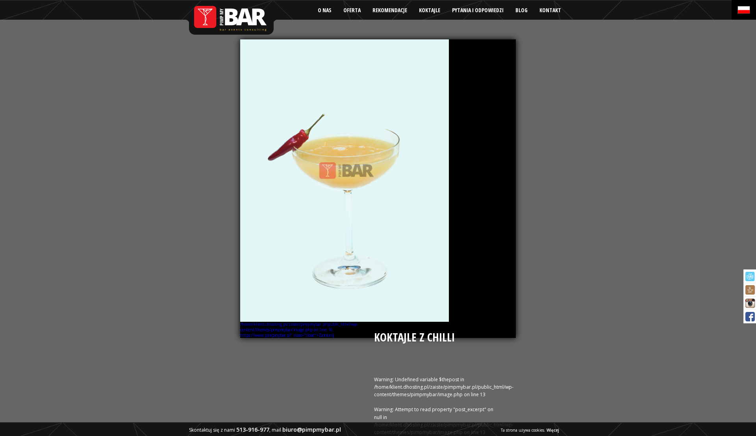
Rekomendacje (389, 10)
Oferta (352, 10)
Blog (521, 10)
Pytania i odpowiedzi (478, 10)
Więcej (553, 430)
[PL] (743, 10)
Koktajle (429, 10)
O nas (325, 10)
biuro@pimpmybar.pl (311, 429)
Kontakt (550, 10)
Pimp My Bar (230, 17)
